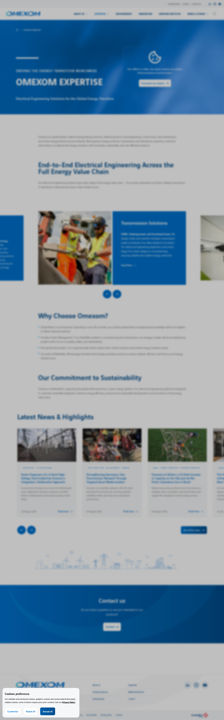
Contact (110, 626)
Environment (124, 13)
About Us (79, 13)
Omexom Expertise (32, 30)
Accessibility (91, 715)
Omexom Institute (170, 13)
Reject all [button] (30, 711)
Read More (126, 265)
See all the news (191, 530)
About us (96, 685)
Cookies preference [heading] (17, 693)
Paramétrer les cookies (152, 83)
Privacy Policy (68, 702)
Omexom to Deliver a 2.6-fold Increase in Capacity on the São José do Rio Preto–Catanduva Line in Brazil (176, 478)
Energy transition (100, 692)
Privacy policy (106, 715)
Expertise (100, 13)
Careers (185, 3)
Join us (80, 715)
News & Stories (196, 13)
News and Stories (136, 692)
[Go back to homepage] (23, 14)
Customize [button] (12, 711)
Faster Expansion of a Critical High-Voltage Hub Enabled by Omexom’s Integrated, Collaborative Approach (43, 478)
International (174, 3)
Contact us (196, 3)
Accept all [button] (47, 711)
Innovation (145, 13)
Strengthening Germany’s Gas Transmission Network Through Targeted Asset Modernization (106, 478)
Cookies (118, 715)
